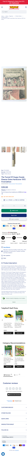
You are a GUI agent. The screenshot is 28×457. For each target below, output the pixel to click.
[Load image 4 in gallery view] (18, 149)
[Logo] (14, 7)
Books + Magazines (9, 16)
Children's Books (18, 16)
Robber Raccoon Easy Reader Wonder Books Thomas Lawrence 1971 (19, 325)
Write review (12, 183)
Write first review (14, 394)
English (4, 442)
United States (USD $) (7, 437)
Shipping (3, 189)
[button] (14, 219)
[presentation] (2, 320)
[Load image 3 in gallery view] (13, 157)
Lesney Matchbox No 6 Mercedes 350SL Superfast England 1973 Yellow (8, 325)
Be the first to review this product (14, 391)
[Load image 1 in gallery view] (3, 149)
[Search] (2, 12)
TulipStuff (17, 450)
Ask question (19, 183)
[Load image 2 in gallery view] (8, 149)
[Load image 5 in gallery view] (23, 150)
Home (2, 16)
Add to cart (8, 333)
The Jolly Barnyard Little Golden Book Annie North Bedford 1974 (19, 360)
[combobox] (14, 12)
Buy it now (14, 215)
